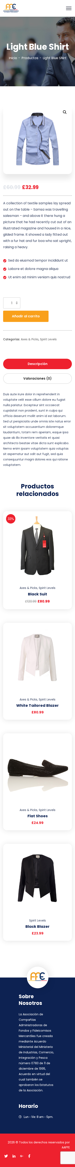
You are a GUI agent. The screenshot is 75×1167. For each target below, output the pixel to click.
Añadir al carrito (26, 316)
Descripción (38, 364)
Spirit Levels (48, 339)
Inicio (13, 58)
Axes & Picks (30, 339)
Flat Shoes (38, 816)
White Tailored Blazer (37, 705)
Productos (29, 58)
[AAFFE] (11, 8)
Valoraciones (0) (37, 378)
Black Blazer (37, 926)
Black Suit (37, 594)
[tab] (37, 364)
